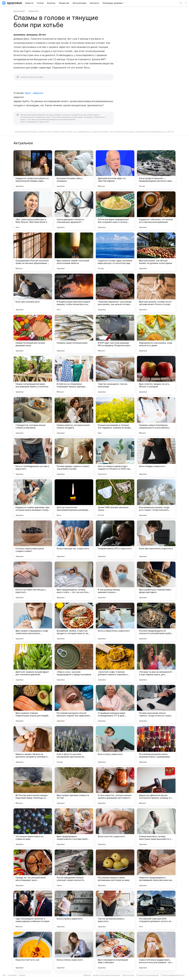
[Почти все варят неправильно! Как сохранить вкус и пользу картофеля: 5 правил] (115, 210)
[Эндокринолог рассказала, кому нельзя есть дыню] (156, 334)
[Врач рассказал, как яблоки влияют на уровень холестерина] (156, 252)
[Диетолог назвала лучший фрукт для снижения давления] (32, 663)
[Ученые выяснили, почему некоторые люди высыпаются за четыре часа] (156, 827)
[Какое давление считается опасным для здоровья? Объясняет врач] (74, 210)
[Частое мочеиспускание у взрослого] (115, 910)
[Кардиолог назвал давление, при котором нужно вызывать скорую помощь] (32, 498)
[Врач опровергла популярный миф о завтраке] (115, 951)
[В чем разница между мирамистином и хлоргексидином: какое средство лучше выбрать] (115, 581)
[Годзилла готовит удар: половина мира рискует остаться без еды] (115, 252)
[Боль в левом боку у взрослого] (115, 622)
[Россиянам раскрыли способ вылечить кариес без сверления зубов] (74, 704)
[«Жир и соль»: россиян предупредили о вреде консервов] (74, 663)
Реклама (22, 975)
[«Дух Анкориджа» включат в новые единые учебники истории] (32, 910)
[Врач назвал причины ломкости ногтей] (74, 786)
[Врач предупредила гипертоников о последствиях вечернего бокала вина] (74, 827)
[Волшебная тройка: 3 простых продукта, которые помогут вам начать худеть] (74, 622)
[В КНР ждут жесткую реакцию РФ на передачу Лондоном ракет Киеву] (115, 334)
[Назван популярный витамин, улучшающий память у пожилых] (32, 375)
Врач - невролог (34, 93)
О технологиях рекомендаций (147, 975)
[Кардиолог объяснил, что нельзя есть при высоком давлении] (156, 210)
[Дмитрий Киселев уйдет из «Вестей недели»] (115, 169)
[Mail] (4, 3)
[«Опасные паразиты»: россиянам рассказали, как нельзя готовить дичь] (115, 293)
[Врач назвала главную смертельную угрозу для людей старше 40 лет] (32, 704)
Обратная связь (128, 975)
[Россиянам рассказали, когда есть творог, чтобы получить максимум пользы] (156, 498)
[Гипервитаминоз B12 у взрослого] (115, 539)
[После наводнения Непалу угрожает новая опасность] (74, 868)
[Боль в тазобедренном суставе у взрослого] (32, 457)
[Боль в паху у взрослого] (115, 745)
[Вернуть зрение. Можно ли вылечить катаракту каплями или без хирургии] (32, 745)
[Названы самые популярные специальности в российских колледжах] (156, 416)
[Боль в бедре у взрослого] (156, 457)
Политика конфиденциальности (172, 975)
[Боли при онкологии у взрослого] (156, 539)
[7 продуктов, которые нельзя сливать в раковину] (32, 416)
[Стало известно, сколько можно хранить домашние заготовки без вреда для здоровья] (115, 786)
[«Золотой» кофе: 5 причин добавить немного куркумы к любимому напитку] (115, 663)
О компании (12, 975)
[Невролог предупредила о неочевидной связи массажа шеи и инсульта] (156, 868)
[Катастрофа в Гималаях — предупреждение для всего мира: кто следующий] (156, 169)
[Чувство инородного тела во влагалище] (115, 375)
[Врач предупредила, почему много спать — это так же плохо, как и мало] (74, 581)
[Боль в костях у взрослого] (115, 827)
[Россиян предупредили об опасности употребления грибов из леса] (156, 622)
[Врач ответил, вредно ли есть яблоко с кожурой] (156, 375)
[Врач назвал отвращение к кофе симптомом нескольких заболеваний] (32, 622)
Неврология (33, 11)
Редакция (87, 975)
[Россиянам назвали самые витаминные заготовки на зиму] (115, 868)
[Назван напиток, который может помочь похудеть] (74, 416)
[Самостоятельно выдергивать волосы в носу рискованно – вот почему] (156, 951)
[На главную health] (14, 3)
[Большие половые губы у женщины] (74, 169)
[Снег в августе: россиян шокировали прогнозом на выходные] (74, 745)
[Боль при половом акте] (32, 293)
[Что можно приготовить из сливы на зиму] (32, 827)
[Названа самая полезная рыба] (74, 334)
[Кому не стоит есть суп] (32, 951)
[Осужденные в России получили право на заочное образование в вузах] (32, 252)
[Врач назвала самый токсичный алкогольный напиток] (74, 252)
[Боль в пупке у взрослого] (74, 910)
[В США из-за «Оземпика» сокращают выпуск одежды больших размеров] (74, 375)
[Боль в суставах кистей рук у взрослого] (32, 581)
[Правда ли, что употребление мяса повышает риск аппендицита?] (32, 868)
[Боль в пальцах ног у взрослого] (74, 539)
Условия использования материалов (106, 975)
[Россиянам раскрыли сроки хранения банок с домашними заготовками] (156, 745)
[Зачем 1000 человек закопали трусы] (115, 498)
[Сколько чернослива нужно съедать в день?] (32, 539)
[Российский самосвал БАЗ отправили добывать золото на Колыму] (156, 910)
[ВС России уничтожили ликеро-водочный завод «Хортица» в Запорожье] (32, 786)
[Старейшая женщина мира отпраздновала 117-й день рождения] (115, 704)
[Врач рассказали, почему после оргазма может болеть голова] (156, 293)
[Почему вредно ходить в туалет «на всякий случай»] (74, 457)
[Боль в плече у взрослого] (74, 951)
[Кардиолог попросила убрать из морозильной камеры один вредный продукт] (32, 169)
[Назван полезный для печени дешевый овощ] (32, 334)
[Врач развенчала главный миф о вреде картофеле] (156, 581)
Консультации (19, 11)
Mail (4, 975)
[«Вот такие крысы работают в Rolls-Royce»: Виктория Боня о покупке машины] (32, 210)
